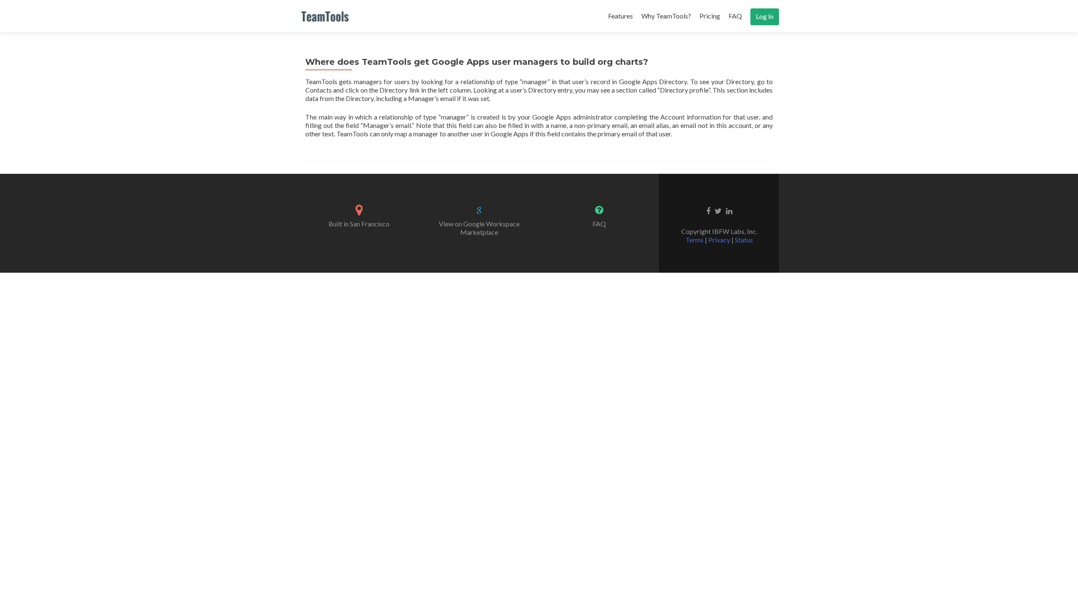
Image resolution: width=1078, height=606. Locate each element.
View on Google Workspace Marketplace (479, 228)
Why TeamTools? (666, 16)
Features (620, 16)
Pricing (709, 16)
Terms (695, 240)
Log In (765, 16)
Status (744, 240)
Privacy (719, 240)
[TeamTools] (325, 16)
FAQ (735, 16)
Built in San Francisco (359, 224)
